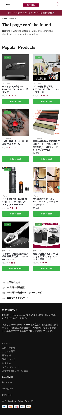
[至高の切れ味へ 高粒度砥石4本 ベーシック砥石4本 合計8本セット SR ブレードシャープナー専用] (46, 122)
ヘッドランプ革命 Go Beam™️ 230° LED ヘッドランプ (15, 89)
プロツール (6, 84)
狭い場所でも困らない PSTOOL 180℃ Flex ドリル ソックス (45, 202)
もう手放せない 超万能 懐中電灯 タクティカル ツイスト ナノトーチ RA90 (14, 202)
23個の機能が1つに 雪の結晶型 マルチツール (15, 142)
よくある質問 (8, 351)
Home (4, 19)
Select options (15, 268)
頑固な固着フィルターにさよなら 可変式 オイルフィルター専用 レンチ (46, 256)
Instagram (7, 388)
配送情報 (6, 355)
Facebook (7, 382)
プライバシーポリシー (13, 367)
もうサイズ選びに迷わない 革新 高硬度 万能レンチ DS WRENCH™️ (15, 256)
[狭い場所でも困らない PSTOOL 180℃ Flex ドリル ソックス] (46, 180)
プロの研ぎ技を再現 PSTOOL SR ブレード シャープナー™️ (46, 89)
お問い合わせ (8, 347)
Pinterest (7, 394)
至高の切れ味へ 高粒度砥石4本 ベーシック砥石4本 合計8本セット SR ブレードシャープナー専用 (46, 145)
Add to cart (15, 101)
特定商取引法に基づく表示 (15, 371)
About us (6, 343)
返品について (8, 359)
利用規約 (6, 363)
